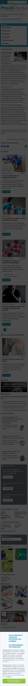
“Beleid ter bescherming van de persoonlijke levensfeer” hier (14, 675)
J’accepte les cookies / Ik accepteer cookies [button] (14, 681)
